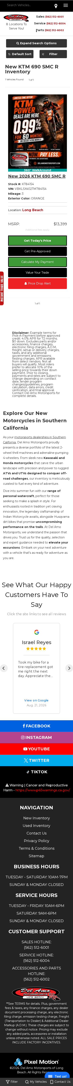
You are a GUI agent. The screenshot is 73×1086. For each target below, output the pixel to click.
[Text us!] (57, 1077)
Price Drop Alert (39, 283)
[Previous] (4, 668)
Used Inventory (36, 825)
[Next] (69, 668)
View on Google (36, 700)
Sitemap (36, 856)
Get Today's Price (37, 240)
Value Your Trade (37, 272)
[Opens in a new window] (55, 6)
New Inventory (36, 818)
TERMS (20, 1004)
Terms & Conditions (37, 848)
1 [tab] (36, 31)
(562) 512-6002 (37, 979)
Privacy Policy (36, 841)
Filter (53, 54)
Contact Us (37, 833)
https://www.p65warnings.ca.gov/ (42, 790)
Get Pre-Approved (37, 251)
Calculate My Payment (37, 262)
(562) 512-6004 (56, 23)
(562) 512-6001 (54, 16)
